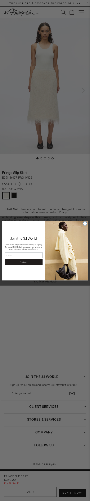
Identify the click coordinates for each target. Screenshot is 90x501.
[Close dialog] (85, 223)
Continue (24, 262)
